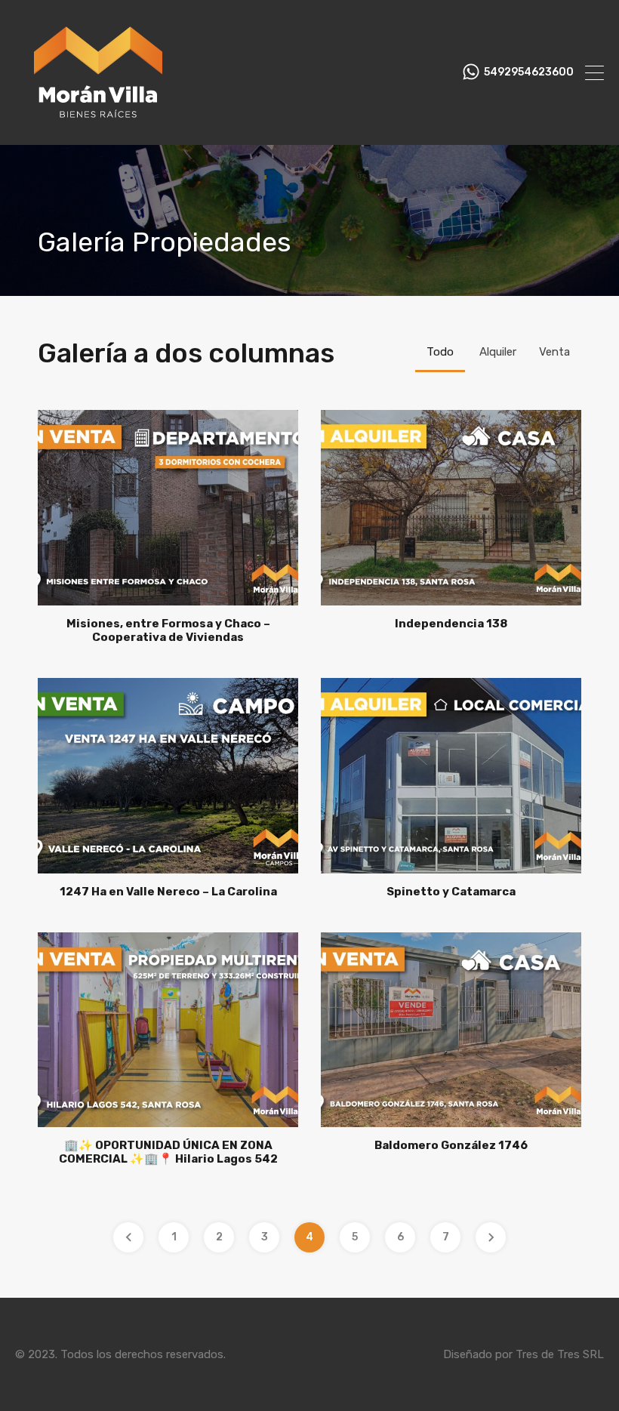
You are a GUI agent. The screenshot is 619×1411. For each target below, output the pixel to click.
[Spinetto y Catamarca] (210, 775)
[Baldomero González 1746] (210, 1030)
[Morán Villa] (99, 127)
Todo (440, 352)
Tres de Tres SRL (560, 1354)
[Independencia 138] (210, 507)
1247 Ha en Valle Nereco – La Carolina (168, 891)
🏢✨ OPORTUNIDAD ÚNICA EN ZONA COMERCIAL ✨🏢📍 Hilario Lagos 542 (168, 1152)
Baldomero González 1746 (451, 1145)
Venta (554, 352)
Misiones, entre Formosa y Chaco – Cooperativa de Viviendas (168, 630)
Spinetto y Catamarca (451, 891)
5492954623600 (529, 72)
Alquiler (497, 352)
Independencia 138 (451, 623)
